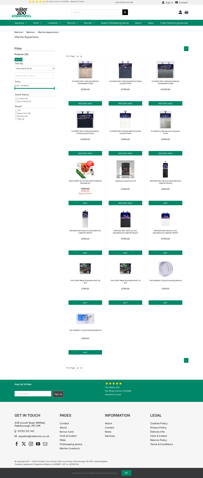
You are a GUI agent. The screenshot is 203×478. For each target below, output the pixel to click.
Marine (18, 32)
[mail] (45, 444)
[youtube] (38, 444)
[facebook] (17, 444)
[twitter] (24, 444)
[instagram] (31, 444)
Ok (126, 473)
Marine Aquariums (48, 32)
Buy (85, 203)
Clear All (18, 60)
